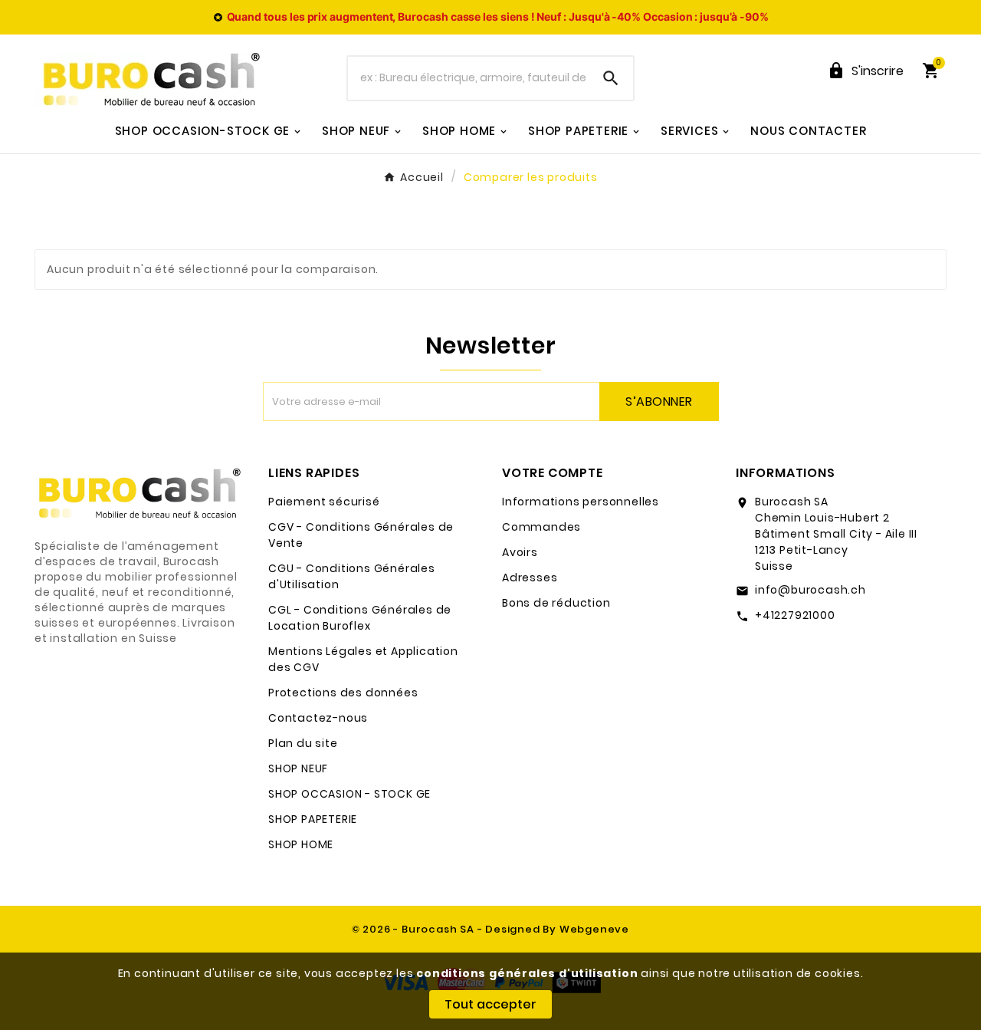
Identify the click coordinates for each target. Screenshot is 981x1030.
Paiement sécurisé (324, 501)
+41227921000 (795, 615)
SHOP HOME (300, 844)
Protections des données (343, 692)
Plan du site (303, 743)
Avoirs (520, 552)
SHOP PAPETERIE (312, 819)
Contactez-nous (318, 718)
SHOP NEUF (298, 768)
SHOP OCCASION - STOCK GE (349, 793)
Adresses (529, 577)
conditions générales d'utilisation (527, 973)
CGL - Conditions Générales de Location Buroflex (359, 617)
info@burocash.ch (810, 589)
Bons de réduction (556, 602)
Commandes (541, 527)
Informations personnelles (580, 501)
